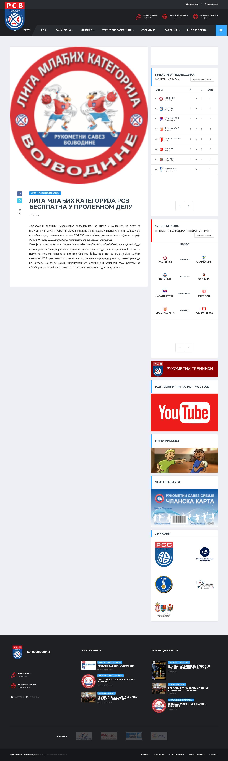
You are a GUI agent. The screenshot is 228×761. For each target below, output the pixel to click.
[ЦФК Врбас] (159, 735)
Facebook (193, 4)
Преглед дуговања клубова (115, 666)
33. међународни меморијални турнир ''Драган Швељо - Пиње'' (189, 667)
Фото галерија (176, 754)
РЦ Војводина (197, 30)
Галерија (171, 30)
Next (188, 205)
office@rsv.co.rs (176, 18)
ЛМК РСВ (86, 30)
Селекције (148, 30)
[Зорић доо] (109, 735)
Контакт (213, 754)
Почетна (145, 754)
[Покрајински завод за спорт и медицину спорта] (84, 735)
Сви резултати (204, 235)
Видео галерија (197, 754)
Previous (179, 205)
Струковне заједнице (116, 30)
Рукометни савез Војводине (24, 755)
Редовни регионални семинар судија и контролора (117, 698)
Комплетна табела (202, 79)
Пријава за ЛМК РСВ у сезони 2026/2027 (116, 680)
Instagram (212, 4)
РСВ (43, 30)
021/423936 (147, 18)
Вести (27, 30)
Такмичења (64, 30)
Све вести (159, 754)
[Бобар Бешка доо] (134, 735)
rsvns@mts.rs (205, 18)
